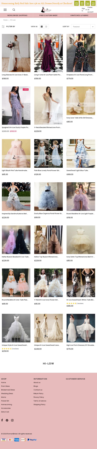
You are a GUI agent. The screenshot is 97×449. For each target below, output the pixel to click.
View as (34, 26)
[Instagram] (12, 420)
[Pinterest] (7, 420)
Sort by (66, 26)
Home (5, 20)
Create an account (90, 9)
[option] (17, 15)
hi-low (13, 20)
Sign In (83, 9)
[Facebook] (2, 420)
